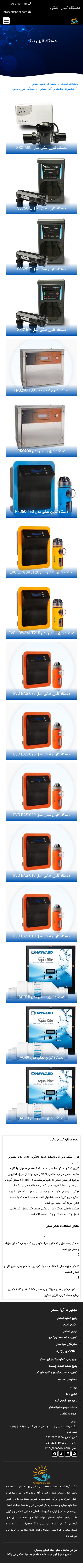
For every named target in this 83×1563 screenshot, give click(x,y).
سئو (58, 1550)
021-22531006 (19, 4)
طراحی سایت (69, 1550)
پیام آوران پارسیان (44, 1550)
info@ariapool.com (15, 12)
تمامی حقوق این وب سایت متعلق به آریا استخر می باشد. (39, 1554)
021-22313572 (55, 1443)
